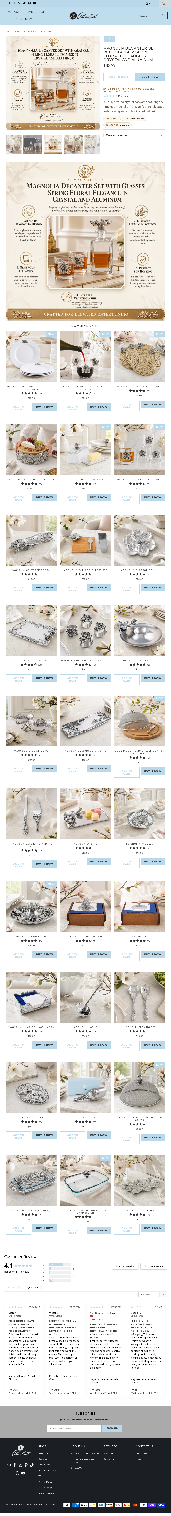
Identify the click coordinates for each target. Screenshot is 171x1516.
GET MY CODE (85, 778)
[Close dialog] (132, 714)
